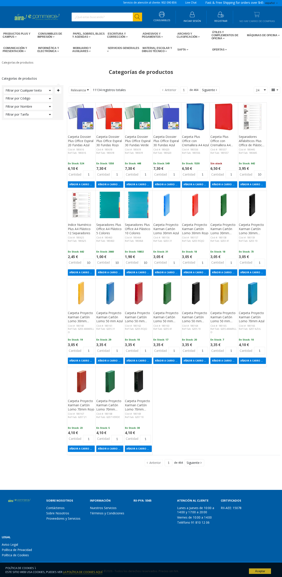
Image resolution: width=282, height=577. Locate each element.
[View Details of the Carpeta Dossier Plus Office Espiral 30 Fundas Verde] (138, 116)
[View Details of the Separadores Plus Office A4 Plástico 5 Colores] (109, 204)
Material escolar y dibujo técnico (157, 50)
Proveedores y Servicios (63, 518)
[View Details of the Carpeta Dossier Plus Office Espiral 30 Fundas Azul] (166, 116)
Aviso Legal (10, 544)
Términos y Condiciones (107, 513)
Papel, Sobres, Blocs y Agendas (88, 35)
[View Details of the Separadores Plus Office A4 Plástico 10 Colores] (138, 204)
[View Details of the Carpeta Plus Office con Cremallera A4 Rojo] (223, 116)
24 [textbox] (257, 90)
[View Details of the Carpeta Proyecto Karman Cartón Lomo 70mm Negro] (138, 381)
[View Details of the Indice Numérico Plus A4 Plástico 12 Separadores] (81, 204)
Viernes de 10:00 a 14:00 (194, 517)
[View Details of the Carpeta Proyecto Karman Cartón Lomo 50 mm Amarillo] (223, 292)
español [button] (270, 3)
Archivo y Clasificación (187, 35)
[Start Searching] (137, 17)
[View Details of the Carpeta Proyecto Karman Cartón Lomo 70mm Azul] (252, 292)
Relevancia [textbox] (78, 90)
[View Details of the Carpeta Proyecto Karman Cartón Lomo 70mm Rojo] (81, 381)
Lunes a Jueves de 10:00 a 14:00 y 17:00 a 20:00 (195, 510)
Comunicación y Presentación (15, 50)
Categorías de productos (17, 62)
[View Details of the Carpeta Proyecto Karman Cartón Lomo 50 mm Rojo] (138, 292)
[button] (210, 90)
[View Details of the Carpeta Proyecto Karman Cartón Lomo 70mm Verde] (109, 381)
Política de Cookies (15, 555)
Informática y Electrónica (48, 50)
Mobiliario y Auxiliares (81, 50)
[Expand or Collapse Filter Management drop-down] (58, 90)
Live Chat (191, 2)
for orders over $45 (234, 2)
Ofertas (218, 49)
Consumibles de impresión (49, 35)
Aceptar (260, 571)
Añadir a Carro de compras (82, 184)
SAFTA (182, 49)
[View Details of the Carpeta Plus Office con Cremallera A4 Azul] (195, 116)
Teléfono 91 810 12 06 (193, 522)
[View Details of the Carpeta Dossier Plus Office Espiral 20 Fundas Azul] (81, 116)
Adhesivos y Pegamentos (151, 35)
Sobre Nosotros (57, 513)
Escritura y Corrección (116, 35)
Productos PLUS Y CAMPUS (16, 35)
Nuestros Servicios (103, 508)
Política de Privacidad (17, 550)
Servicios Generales (123, 48)
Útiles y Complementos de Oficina (225, 35)
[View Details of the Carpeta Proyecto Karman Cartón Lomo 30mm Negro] (252, 204)
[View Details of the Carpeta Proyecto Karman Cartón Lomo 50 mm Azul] (109, 292)
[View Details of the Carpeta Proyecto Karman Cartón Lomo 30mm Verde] (223, 204)
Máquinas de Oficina (262, 35)
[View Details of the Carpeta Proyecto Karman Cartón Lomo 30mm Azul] (166, 204)
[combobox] (107, 17)
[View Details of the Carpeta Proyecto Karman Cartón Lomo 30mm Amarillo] (81, 292)
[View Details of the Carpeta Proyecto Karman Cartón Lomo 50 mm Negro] (195, 292)
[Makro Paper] (18, 501)
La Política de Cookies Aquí (82, 572)
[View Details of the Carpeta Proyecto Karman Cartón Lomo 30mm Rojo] (195, 204)
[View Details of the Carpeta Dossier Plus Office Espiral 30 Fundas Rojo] (109, 116)
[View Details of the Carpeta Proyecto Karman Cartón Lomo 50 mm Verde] (166, 292)
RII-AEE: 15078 (231, 508)
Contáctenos (55, 508)
